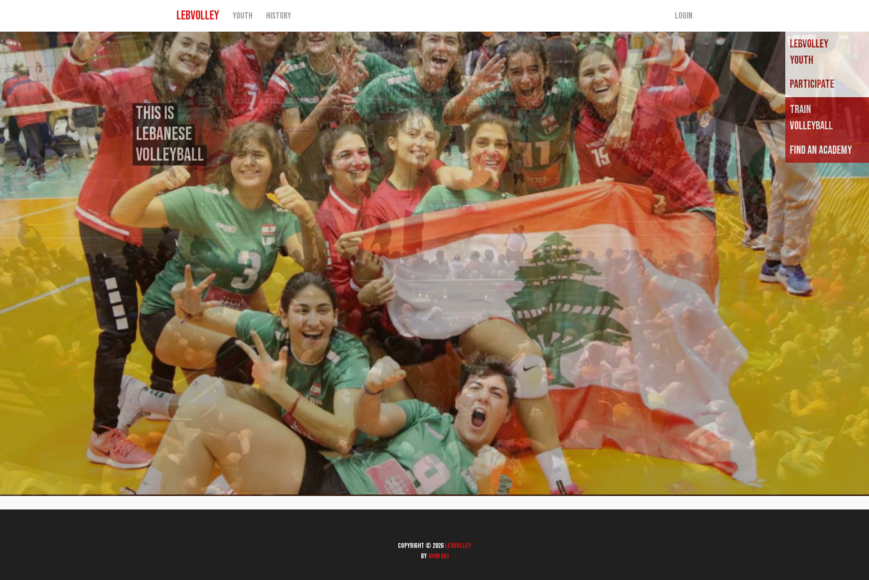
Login (683, 15)
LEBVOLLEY (198, 15)
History (278, 15)
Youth (243, 15)
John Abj (438, 556)
